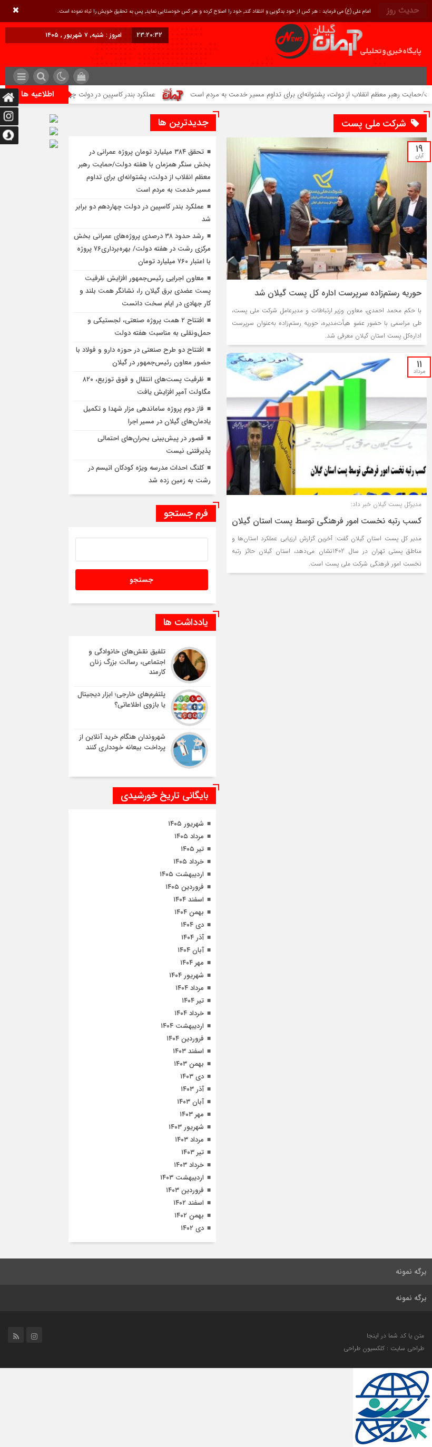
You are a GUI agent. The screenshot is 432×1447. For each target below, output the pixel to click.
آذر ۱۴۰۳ (192, 1089)
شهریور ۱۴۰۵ (186, 823)
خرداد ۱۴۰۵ (188, 861)
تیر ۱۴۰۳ (192, 1152)
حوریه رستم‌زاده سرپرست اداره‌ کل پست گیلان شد (337, 293)
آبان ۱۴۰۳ (190, 1101)
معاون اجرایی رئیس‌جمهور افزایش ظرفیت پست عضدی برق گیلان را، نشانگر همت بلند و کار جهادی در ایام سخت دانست (145, 291)
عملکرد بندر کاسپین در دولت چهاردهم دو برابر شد (111, 94)
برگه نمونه (411, 1271)
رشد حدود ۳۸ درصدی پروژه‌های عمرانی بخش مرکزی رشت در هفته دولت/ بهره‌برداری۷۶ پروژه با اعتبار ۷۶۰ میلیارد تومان (142, 249)
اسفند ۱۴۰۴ (188, 899)
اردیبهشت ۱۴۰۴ (182, 1026)
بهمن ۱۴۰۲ (189, 1215)
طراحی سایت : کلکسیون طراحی (383, 1348)
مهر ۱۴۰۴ (192, 962)
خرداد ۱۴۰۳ (189, 1165)
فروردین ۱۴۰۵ (184, 887)
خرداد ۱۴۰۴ (189, 1013)
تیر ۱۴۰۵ (192, 849)
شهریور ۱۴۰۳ (186, 1127)
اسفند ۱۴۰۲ (188, 1202)
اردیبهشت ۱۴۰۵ (182, 874)
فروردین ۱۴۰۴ (185, 1038)
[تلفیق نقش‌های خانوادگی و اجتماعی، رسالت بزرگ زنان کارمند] (142, 665)
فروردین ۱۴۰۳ (185, 1190)
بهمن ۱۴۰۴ (189, 912)
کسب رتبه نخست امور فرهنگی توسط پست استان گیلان (326, 521)
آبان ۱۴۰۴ (191, 950)
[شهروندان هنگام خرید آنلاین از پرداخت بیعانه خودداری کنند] (142, 749)
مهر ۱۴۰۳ (192, 1114)
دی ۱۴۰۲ (192, 1228)
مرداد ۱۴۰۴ (189, 988)
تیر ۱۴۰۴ (193, 1000)
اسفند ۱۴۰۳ (188, 1051)
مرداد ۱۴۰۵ (189, 836)
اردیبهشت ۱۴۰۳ (182, 1177)
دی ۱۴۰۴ (192, 924)
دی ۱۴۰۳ (192, 1076)
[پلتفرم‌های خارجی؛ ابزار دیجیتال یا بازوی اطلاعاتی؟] (142, 708)
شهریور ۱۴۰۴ (186, 975)
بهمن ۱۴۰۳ (189, 1063)
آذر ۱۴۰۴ (192, 937)
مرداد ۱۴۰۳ (189, 1139)
